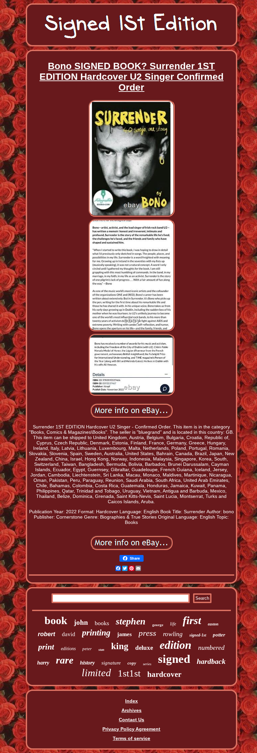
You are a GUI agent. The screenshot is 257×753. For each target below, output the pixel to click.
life (173, 623)
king (119, 646)
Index (131, 701)
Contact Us (131, 719)
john (81, 622)
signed (174, 659)
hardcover (164, 674)
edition (175, 645)
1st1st (129, 673)
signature (111, 663)
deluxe (144, 647)
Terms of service (131, 738)
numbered (211, 647)
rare (64, 660)
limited (96, 673)
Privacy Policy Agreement (131, 729)
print (46, 646)
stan (101, 649)
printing (96, 632)
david (68, 634)
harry (43, 663)
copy (131, 663)
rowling (173, 633)
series (147, 664)
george (157, 625)
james (124, 634)
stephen (131, 621)
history (87, 663)
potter (219, 634)
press (147, 632)
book (56, 620)
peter (87, 648)
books (102, 623)
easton (213, 624)
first (192, 620)
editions (68, 648)
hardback (211, 661)
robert (46, 634)
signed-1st (197, 635)
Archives (131, 710)
